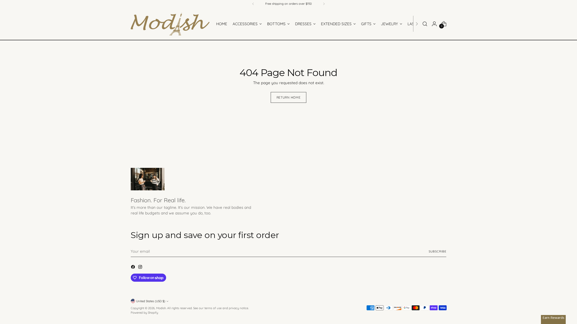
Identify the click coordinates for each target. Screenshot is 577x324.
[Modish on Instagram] (140, 268)
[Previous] (253, 4)
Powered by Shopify (144, 312)
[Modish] (170, 23)
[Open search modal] (424, 23)
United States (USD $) (150, 301)
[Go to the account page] (434, 23)
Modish (161, 308)
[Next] (324, 4)
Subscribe (437, 251)
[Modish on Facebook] (133, 268)
